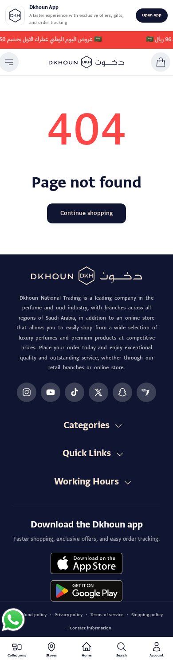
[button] (160, 62)
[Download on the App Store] (86, 563)
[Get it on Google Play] (86, 591)
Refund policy (33, 615)
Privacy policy (69, 615)
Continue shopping (86, 213)
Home (86, 656)
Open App (151, 15)
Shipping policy (147, 615)
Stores (51, 656)
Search (121, 656)
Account (156, 656)
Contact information (90, 628)
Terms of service (106, 615)
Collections (17, 656)
